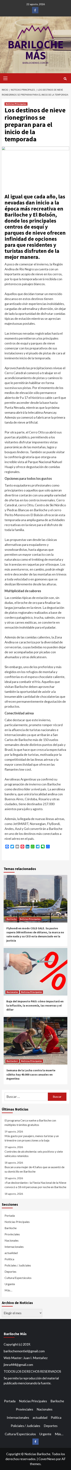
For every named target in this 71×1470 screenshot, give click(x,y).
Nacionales (12, 992)
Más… (8, 1290)
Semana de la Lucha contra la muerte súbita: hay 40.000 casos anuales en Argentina (30, 1074)
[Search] (65, 78)
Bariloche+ (12, 1061)
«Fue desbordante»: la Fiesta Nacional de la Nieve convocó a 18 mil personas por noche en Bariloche (35, 1185)
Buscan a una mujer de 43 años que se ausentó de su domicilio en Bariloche (34, 1169)
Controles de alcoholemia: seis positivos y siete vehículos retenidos (34, 1154)
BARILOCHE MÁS (36, 50)
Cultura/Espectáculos (18, 1277)
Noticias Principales (16, 104)
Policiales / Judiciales (18, 1265)
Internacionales (14, 1246)
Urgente (10, 1284)
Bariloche (12, 919)
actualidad (11, 1253)
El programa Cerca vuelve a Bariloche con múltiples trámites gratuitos (30, 1122)
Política (9, 1259)
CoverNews (47, 1459)
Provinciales (12, 1234)
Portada (10, 1215)
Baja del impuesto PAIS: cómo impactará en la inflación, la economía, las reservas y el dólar (35, 1005)
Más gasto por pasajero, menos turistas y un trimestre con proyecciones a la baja (32, 1138)
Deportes (10, 1271)
